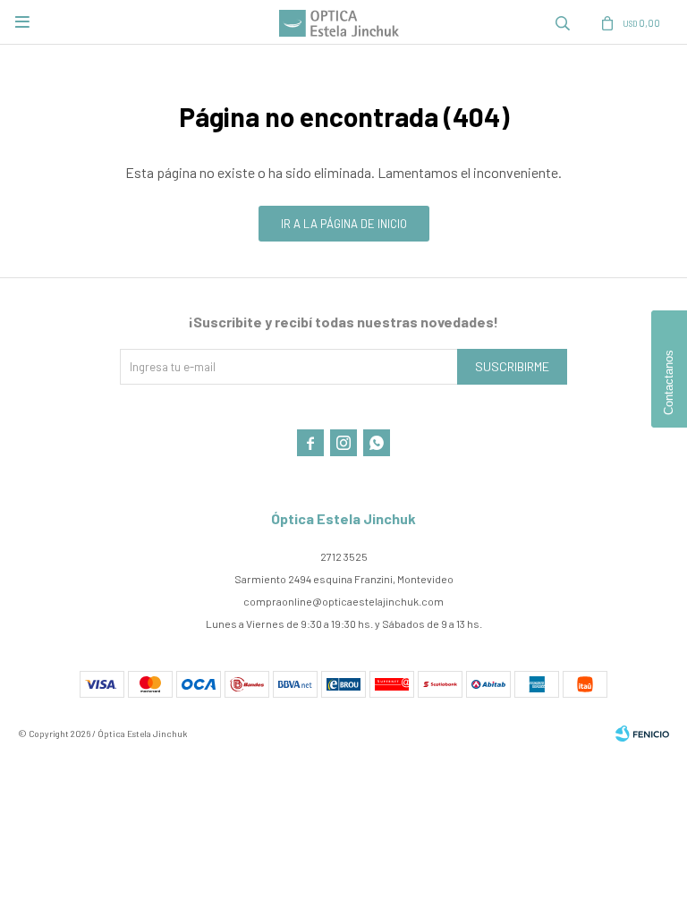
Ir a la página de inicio (344, 223)
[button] (562, 22)
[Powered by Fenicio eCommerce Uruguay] (642, 733)
